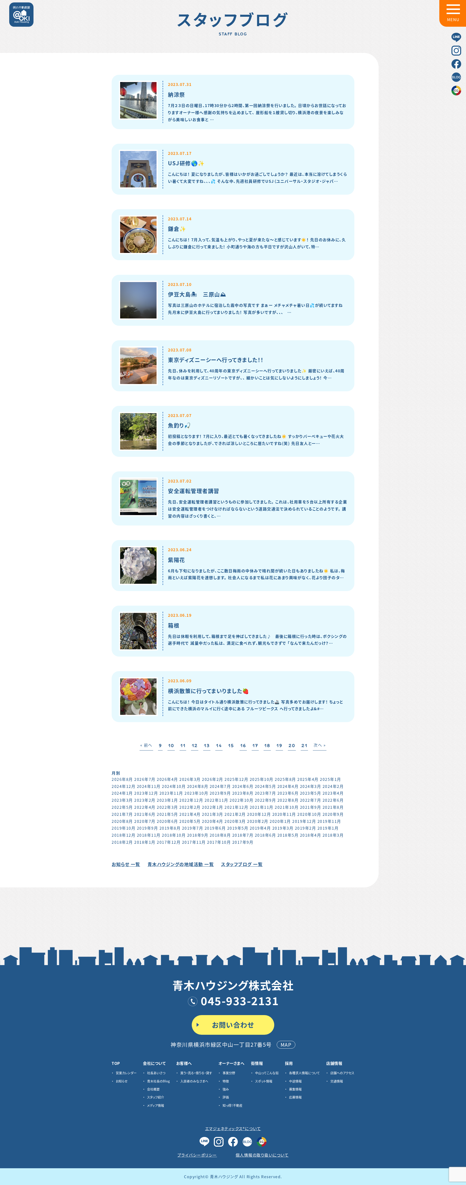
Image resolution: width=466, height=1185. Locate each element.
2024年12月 (123, 786)
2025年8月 (285, 779)
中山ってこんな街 (267, 1072)
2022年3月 (167, 807)
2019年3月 (283, 828)
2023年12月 (146, 793)
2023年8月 (243, 793)
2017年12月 (169, 842)
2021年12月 (236, 807)
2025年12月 (236, 779)
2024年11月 (149, 786)
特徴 (226, 1081)
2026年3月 (190, 779)
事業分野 (229, 1072)
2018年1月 (145, 842)
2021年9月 (310, 807)
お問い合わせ (233, 1025)
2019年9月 (147, 828)
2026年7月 (145, 779)
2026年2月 (212, 779)
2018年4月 (310, 835)
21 (304, 746)
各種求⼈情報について (304, 1072)
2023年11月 (171, 793)
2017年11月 (194, 842)
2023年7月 (265, 793)
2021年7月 (122, 814)
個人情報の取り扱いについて (262, 1155)
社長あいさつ (156, 1072)
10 (171, 746)
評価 (226, 1097)
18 (267, 746)
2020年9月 (333, 814)
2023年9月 (220, 793)
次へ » (320, 745)
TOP (116, 1063)
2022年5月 (122, 807)
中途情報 (295, 1081)
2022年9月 (265, 800)
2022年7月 (310, 800)
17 (255, 746)
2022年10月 (241, 800)
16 (243, 746)
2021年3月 (212, 814)
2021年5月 (167, 814)
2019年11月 (329, 821)
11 (182, 746)
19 (279, 746)
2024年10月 (174, 786)
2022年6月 (333, 800)
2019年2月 (305, 828)
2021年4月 (190, 814)
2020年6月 (167, 821)
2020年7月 (145, 821)
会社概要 (153, 1089)
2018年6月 (265, 835)
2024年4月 (288, 786)
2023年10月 (196, 793)
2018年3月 (333, 835)
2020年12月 (259, 814)
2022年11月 (216, 800)
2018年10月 (174, 835)
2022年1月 (212, 807)
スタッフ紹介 (155, 1097)
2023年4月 (333, 793)
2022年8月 (288, 800)
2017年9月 (243, 842)
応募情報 (295, 1097)
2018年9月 (197, 835)
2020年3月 (235, 821)
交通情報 (336, 1081)
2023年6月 (288, 793)
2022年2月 (190, 807)
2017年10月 (219, 842)
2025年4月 (308, 779)
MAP (286, 1044)
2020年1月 (280, 821)
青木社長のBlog (158, 1081)
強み (226, 1089)
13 (207, 746)
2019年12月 (304, 821)
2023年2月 (145, 800)
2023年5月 (310, 793)
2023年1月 (167, 800)
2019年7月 (192, 828)
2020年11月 (284, 814)
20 (292, 746)
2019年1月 (328, 828)
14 (219, 746)
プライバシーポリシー (197, 1155)
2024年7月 (220, 786)
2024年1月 (122, 793)
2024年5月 (265, 786)
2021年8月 (333, 807)
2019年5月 (238, 828)
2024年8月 (197, 786)
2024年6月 (243, 786)
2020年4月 (212, 821)
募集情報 (295, 1089)
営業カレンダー (126, 1072)
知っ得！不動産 (232, 1105)
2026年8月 (122, 779)
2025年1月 (330, 779)
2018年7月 (243, 835)
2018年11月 (149, 835)
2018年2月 (122, 842)
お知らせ (122, 1081)
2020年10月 (309, 814)
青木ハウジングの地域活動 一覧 (181, 864)
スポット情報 (263, 1081)
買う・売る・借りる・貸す (196, 1072)
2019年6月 (215, 828)
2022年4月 (145, 807)
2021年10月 (287, 807)
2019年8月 (170, 828)
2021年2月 (235, 814)
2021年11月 (262, 807)
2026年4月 (167, 779)
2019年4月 (260, 828)
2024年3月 (310, 786)
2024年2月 (333, 786)
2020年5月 (190, 821)
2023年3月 (122, 800)
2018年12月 (123, 835)
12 (195, 746)
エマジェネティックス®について (233, 1128)
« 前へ (146, 745)
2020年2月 (257, 821)
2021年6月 (145, 814)
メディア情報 (155, 1105)
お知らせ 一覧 (126, 864)
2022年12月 (191, 800)
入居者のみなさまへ (194, 1081)
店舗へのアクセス (342, 1072)
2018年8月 (220, 835)
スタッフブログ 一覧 (242, 864)
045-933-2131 (240, 1000)
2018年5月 (288, 835)
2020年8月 (122, 821)
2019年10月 (123, 828)
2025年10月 (262, 779)
